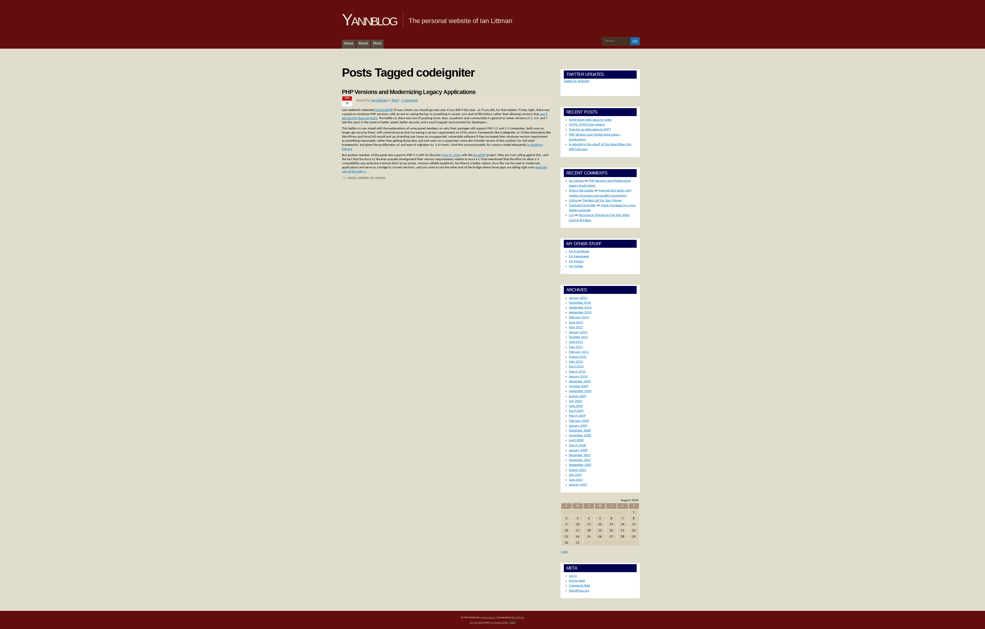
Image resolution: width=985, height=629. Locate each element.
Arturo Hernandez (581, 190)
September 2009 (580, 391)
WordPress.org (579, 590)
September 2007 (580, 465)
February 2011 (579, 352)
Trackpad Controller (582, 205)
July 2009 (575, 401)
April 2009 (576, 411)
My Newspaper (579, 256)
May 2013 (576, 327)
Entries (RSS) (477, 622)
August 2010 (577, 356)
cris (571, 215)
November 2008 (580, 435)
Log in (573, 576)
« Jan (564, 551)
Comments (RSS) (498, 622)
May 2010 (576, 361)
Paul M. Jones (451, 155)
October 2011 (578, 337)
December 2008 (580, 430)
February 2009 (579, 420)
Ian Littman (379, 100)
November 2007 (580, 460)
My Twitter (576, 266)
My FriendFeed (579, 251)
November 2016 (580, 302)
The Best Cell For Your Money (602, 200)
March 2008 (577, 445)
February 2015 (579, 317)
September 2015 (580, 312)
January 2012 (578, 332)
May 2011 (576, 347)
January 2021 (578, 298)
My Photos (576, 261)
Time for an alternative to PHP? (590, 129)
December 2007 (580, 455)
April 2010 (576, 366)
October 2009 (578, 386)
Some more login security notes (590, 119)
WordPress (518, 617)
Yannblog (369, 20)
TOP (512, 623)
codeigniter (363, 177)
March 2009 (577, 415)
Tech (394, 100)
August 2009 (577, 396)
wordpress (380, 177)
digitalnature (487, 617)
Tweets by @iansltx (576, 81)
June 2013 (576, 322)
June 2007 (576, 479)
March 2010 (577, 371)
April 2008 (576, 440)
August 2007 (577, 470)
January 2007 (578, 484)
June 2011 (576, 342)
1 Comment (409, 100)
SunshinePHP (384, 110)
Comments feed (579, 585)
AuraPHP (479, 155)
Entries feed (577, 580)
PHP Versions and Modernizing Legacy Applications (409, 92)
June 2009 (576, 406)
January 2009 (578, 425)
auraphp (352, 177)
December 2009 (580, 381)
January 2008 (578, 450)
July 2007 (575, 475)
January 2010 (578, 376)
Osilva (573, 200)
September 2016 (580, 307)
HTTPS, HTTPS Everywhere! (587, 124)
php (372, 177)
